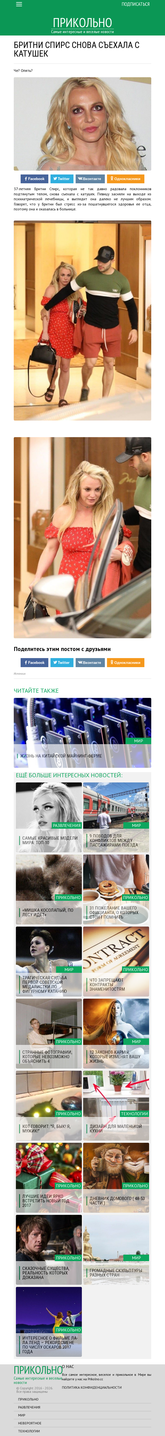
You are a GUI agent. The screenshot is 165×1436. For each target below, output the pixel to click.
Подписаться (136, 4)
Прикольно (28, 1399)
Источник (20, 674)
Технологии (29, 1431)
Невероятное (29, 1423)
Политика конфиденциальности (92, 1387)
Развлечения (29, 1407)
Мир (21, 1415)
